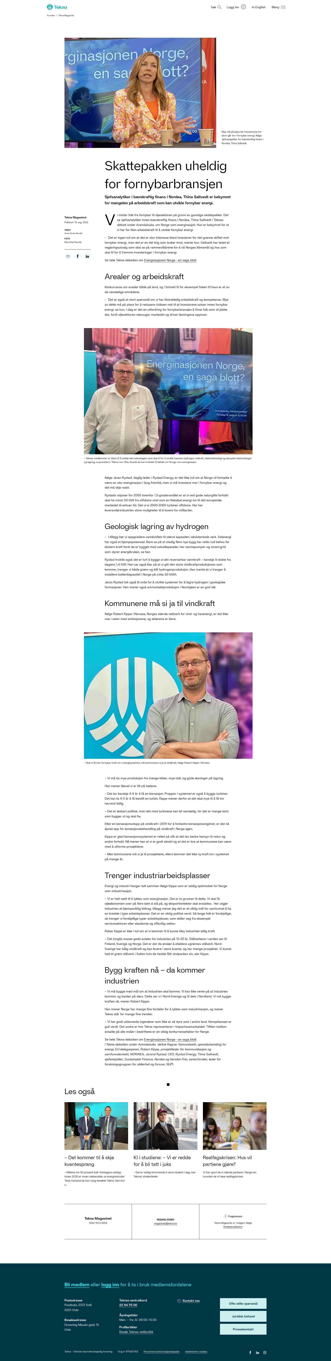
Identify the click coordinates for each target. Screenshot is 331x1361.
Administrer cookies (196, 1351)
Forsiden (51, 15)
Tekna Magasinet (66, 15)
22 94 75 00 (128, 1305)
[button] (215, 7)
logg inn (110, 1284)
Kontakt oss (191, 1300)
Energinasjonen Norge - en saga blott (170, 260)
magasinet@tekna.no (165, 1223)
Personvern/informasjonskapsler (162, 1351)
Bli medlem (76, 1284)
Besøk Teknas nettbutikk (136, 1332)
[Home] (56, 7)
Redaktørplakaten (233, 1226)
